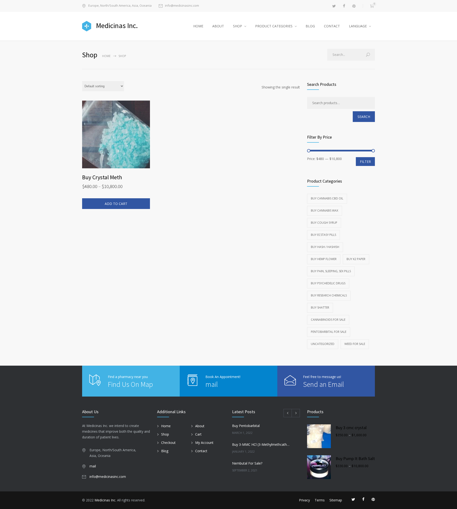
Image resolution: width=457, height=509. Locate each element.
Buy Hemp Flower (324, 259)
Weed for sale (354, 344)
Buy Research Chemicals (329, 295)
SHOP (237, 26)
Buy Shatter (320, 307)
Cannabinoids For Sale (328, 320)
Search (364, 116)
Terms (320, 500)
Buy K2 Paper (356, 259)
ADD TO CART (116, 203)
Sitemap (335, 500)
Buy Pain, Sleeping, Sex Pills (331, 271)
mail (211, 384)
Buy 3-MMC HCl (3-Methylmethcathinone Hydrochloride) (261, 444)
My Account (204, 442)
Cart (198, 434)
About (199, 426)
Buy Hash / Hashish (325, 247)
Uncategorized (322, 344)
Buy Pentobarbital (246, 425)
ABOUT (218, 26)
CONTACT (332, 26)
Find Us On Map (130, 384)
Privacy (304, 500)
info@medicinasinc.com (182, 6)
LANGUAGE (358, 26)
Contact (201, 451)
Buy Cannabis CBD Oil (327, 198)
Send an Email (323, 384)
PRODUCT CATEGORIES (274, 26)
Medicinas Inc (104, 500)
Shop (165, 434)
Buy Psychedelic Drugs (328, 283)
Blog (164, 451)
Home (106, 56)
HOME (198, 26)
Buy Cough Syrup (324, 223)
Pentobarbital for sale (328, 332)
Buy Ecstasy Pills (323, 235)
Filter (365, 161)
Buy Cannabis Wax (324, 210)
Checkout (168, 442)
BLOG (310, 26)
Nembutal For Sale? (247, 463)
